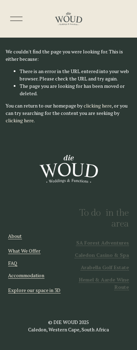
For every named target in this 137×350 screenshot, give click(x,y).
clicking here (98, 105)
